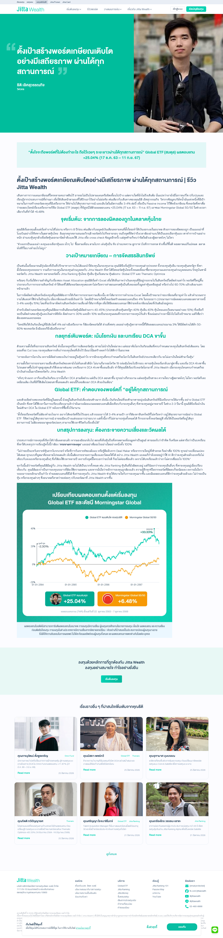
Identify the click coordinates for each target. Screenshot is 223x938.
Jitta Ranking (134, 821)
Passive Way (158, 889)
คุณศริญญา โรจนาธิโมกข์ (98, 821)
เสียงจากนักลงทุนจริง (127, 900)
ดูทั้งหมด (111, 854)
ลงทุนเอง (30, 2)
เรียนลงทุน (20, 2)
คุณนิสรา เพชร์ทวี (93, 755)
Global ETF (125, 755)
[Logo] (30, 9)
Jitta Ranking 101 (160, 886)
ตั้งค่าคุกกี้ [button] (152, 926)
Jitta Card (66, 2)
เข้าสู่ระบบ (177, 9)
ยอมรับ (182, 926)
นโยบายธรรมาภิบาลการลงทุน (88, 889)
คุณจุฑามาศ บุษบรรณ (162, 755)
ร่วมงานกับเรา (81, 896)
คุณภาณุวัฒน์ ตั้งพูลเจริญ (33, 755)
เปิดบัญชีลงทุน (196, 9)
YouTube (156, 896)
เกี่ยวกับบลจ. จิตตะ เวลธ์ (85, 886)
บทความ (156, 893)
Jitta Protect (55, 2)
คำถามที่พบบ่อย (125, 904)
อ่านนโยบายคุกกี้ (83, 928)
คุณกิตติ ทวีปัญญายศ (30, 821)
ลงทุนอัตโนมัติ (42, 2)
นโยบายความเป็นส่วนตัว (85, 893)
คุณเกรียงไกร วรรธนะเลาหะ (165, 821)
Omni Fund (69, 755)
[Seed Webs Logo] (38, 880)
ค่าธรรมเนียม (123, 907)
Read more (24, 773)
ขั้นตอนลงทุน (123, 896)
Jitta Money (123, 893)
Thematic (136, 755)
